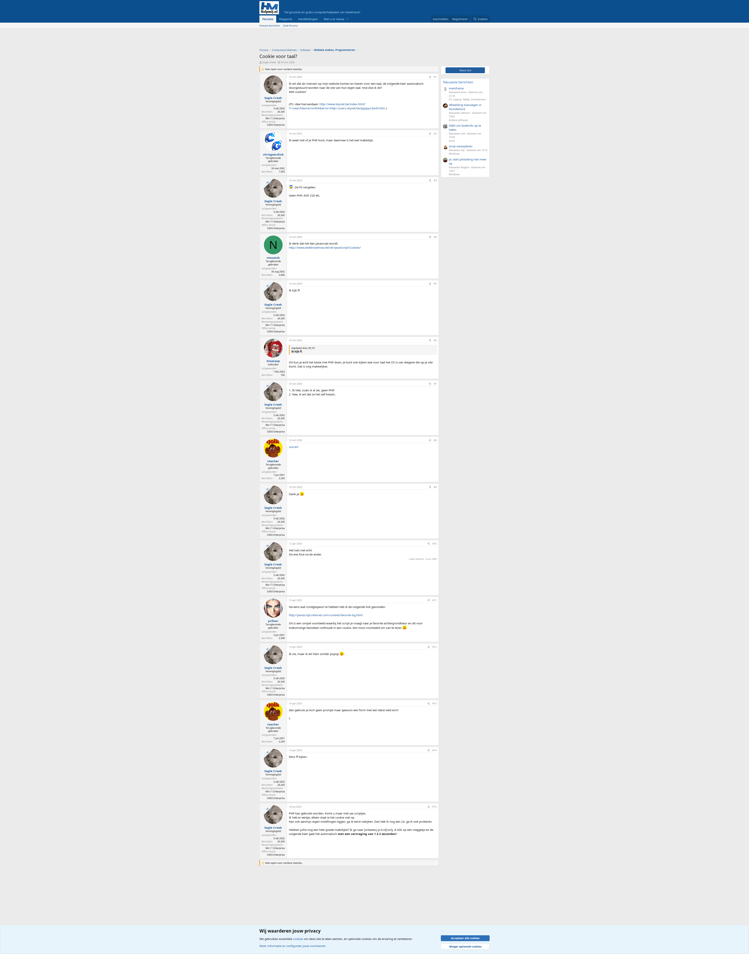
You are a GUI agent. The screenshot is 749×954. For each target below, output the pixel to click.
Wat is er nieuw (334, 19)
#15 (434, 806)
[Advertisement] (330, 39)
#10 (434, 543)
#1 (435, 77)
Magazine (285, 19)
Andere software (458, 120)
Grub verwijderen (460, 146)
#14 (434, 750)
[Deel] (429, 77)
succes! (293, 447)
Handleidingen (308, 19)
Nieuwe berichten (269, 25)
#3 (435, 180)
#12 (434, 647)
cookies (298, 939)
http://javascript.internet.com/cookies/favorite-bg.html (326, 615)
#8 (435, 440)
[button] (347, 19)
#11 (434, 600)
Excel (452, 140)
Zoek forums (290, 25)
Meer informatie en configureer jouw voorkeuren (292, 946)
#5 (435, 283)
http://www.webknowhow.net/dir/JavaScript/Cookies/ (325, 247)
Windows (454, 153)
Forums (267, 19)
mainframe (456, 88)
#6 (435, 340)
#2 (435, 133)
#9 (435, 487)
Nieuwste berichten (458, 82)
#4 (435, 237)
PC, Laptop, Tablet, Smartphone (467, 99)
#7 (435, 383)
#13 (434, 703)
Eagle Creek (269, 62)
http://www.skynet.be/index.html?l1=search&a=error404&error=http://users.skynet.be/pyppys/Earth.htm (337, 106)
